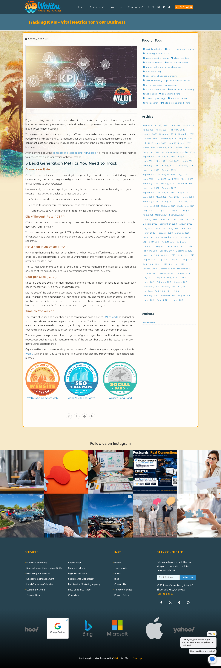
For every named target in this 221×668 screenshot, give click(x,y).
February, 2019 (150, 250)
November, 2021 (151, 206)
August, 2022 (168, 192)
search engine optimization (181, 49)
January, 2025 (182, 147)
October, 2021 (168, 206)
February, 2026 (177, 129)
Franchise (116, 7)
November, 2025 (186, 134)
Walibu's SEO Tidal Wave (81, 397)
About (117, 573)
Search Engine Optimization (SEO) (44, 568)
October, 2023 (168, 170)
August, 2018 (149, 259)
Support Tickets (76, 568)
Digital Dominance (77, 573)
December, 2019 (151, 237)
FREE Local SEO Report (80, 589)
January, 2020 (182, 232)
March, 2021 (161, 214)
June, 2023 (148, 179)
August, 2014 (163, 300)
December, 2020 (167, 219)
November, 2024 (170, 152)
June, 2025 (160, 143)
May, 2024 (161, 161)
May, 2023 (161, 179)
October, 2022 (169, 188)
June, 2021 (175, 210)
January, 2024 (167, 165)
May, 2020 (174, 228)
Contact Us (120, 584)
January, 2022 (167, 201)
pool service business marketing (161, 76)
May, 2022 (161, 197)
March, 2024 (187, 161)
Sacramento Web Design (81, 578)
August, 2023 (168, 174)
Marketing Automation (38, 573)
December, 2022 (185, 183)
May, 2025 (174, 143)
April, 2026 (148, 129)
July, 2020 (148, 228)
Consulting (73, 595)
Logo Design (74, 562)
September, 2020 (168, 223)
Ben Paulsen (149, 322)
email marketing (178, 98)
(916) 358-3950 (165, 593)
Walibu (116, 658)
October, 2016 (168, 286)
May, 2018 (187, 259)
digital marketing (153, 49)
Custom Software (35, 589)
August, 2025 (185, 138)
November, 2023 (151, 170)
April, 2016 (160, 291)
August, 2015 (184, 295)
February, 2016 (150, 295)
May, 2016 (147, 291)
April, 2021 (148, 214)
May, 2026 (188, 125)
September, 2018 (185, 255)
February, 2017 (164, 282)
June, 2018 (175, 259)
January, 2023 (167, 183)
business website (153, 62)
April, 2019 (173, 246)
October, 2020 (150, 223)
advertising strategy (155, 98)
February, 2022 (150, 201)
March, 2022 (187, 197)
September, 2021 (185, 206)
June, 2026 (175, 125)
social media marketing (182, 89)
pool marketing (153, 71)
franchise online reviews (157, 58)
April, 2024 (174, 161)
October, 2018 (168, 255)
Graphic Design (34, 595)
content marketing (170, 93)
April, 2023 (173, 179)
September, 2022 (151, 192)
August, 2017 (184, 273)
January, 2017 (180, 282)
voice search (151, 102)
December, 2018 (184, 250)
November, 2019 (169, 237)
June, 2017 (160, 277)
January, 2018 (150, 268)
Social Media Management (40, 578)
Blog (116, 578)
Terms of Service (123, 589)
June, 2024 (148, 161)
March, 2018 (161, 264)
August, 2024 (168, 156)
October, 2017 (150, 273)
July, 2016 (182, 286)
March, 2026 (161, 129)
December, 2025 (167, 134)
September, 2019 (151, 241)
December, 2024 (151, 152)
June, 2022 (148, 197)
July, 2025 (148, 143)
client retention (181, 58)
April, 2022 (174, 197)
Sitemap (137, 658)
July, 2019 (181, 241)
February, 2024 (150, 165)
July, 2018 (162, 259)
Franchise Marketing (36, 562)
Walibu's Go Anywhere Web (42, 397)
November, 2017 (185, 268)
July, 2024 (183, 156)
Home (80, 7)
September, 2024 (151, 156)
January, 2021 (150, 219)
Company (134, 7)
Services (95, 7)
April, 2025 (186, 143)
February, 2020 (165, 232)
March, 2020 (149, 232)
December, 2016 (151, 286)
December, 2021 (185, 201)
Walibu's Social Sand (120, 397)
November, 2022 (151, 188)
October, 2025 (150, 138)
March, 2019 (186, 246)
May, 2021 (187, 210)
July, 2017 (147, 277)
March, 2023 (187, 179)
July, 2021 (162, 210)
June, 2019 (148, 246)
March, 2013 (177, 300)
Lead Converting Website (39, 584)
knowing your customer (157, 53)
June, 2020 (160, 228)
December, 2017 (167, 268)
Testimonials (120, 568)
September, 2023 (151, 174)
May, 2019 (160, 246)
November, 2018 (151, 255)
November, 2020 (186, 219)
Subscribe (188, 577)
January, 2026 (150, 134)
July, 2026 (163, 125)
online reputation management (160, 85)
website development (178, 62)
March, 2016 (173, 291)
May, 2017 (172, 277)
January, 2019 (167, 250)
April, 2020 (187, 228)
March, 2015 (149, 300)
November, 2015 (168, 295)
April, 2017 (184, 277)
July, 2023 (182, 174)
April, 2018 (148, 264)
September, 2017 (167, 273)
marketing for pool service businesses (164, 67)
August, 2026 (149, 125)
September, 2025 (168, 138)
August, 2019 (168, 241)
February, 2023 (150, 183)
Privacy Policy (121, 595)
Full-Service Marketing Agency (84, 584)
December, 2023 (185, 165)
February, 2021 (176, 214)
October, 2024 (187, 152)
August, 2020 (185, 223)
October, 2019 (186, 237)
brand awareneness (155, 89)
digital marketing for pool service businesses (167, 80)
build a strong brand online (176, 102)
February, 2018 (176, 264)
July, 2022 (183, 192)
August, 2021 (149, 210)
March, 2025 (149, 147)
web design (151, 93)
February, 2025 (164, 147)
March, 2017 (148, 282)
